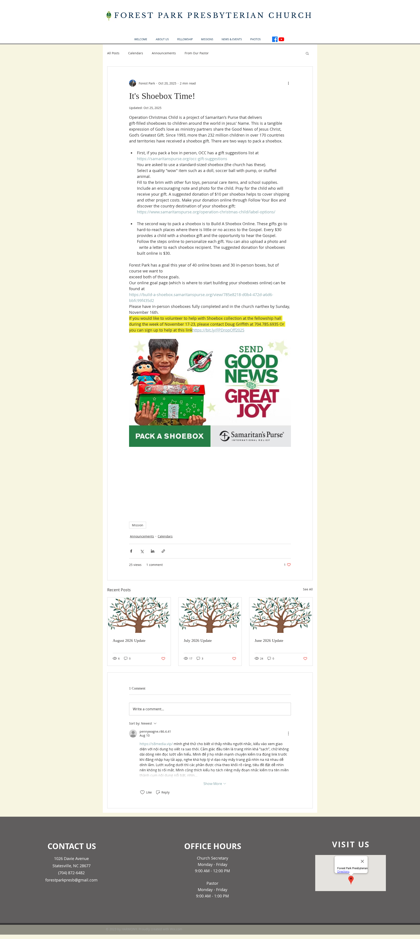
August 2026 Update (129, 640)
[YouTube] (281, 39)
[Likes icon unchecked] (142, 792)
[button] (162, 39)
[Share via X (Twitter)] (142, 551)
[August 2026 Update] (139, 615)
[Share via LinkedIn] (152, 551)
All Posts (113, 53)
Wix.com (176, 929)
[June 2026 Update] (281, 615)
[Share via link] (163, 551)
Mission (137, 525)
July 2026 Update (198, 640)
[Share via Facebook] (131, 551)
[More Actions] (288, 733)
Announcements (164, 53)
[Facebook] (275, 39)
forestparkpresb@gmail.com (71, 880)
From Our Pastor (197, 53)
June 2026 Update (269, 640)
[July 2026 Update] (210, 615)
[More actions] (288, 83)
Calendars (135, 53)
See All (308, 589)
